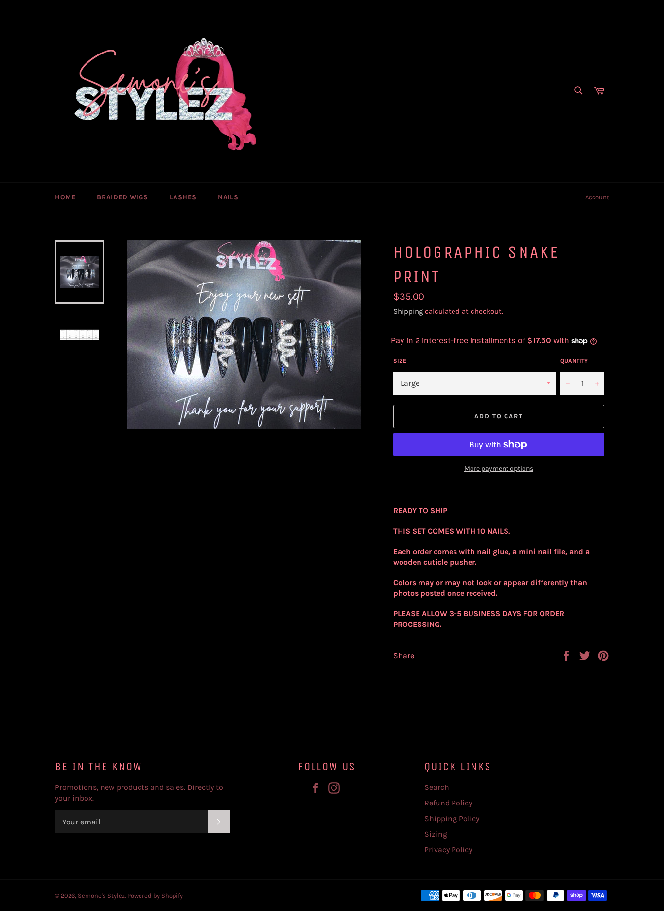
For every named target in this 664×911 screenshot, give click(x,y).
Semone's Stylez (101, 895)
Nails (228, 197)
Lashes (183, 197)
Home (65, 197)
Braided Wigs (122, 197)
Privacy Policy (448, 849)
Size (399, 360)
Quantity (574, 360)
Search (436, 787)
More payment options (498, 468)
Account (597, 197)
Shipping (408, 311)
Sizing (435, 834)
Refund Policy (448, 802)
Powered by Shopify (155, 895)
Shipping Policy (451, 818)
